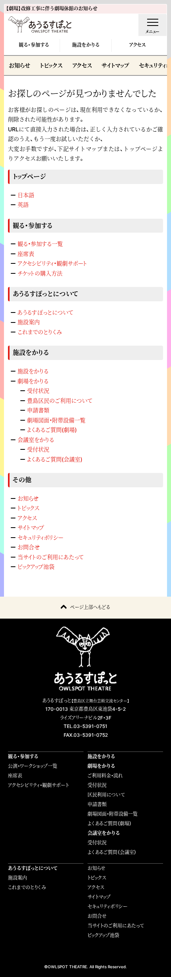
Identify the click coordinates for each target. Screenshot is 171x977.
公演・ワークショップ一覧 (32, 766)
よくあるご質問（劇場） (109, 824)
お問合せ (28, 547)
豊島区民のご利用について (59, 400)
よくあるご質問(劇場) (52, 429)
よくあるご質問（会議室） (111, 852)
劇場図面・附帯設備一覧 (56, 420)
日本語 (25, 195)
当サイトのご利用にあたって (50, 557)
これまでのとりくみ (39, 331)
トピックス (51, 65)
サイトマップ (115, 65)
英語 (23, 204)
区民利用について (106, 795)
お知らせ (19, 65)
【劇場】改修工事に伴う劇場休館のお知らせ (51, 9)
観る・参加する (34, 45)
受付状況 (38, 390)
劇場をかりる (33, 381)
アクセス (137, 45)
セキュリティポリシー (40, 537)
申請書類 (38, 410)
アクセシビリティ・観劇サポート (52, 263)
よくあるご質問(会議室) (54, 459)
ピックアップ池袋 (35, 566)
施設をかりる (85, 45)
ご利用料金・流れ (105, 776)
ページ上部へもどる (90, 607)
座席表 (25, 253)
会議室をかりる (35, 439)
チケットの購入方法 (39, 273)
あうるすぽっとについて (45, 312)
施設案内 (28, 321)
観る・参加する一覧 (40, 243)
